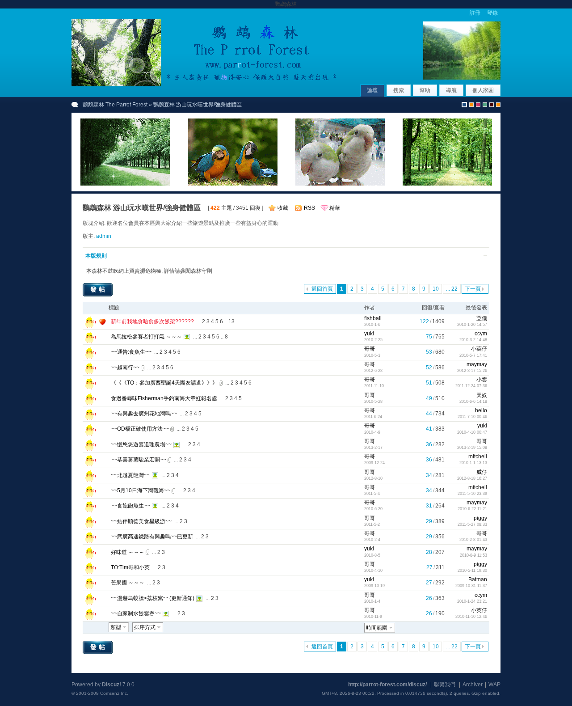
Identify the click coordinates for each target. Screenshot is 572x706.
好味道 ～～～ (127, 552)
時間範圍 (376, 628)
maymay (477, 364)
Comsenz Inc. (114, 693)
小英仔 (479, 349)
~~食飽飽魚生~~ (130, 506)
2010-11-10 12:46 (471, 616)
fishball (373, 318)
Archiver (473, 684)
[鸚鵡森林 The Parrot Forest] (206, 84)
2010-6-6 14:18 (473, 401)
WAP (494, 684)
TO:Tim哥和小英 (130, 567)
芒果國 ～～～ (127, 582)
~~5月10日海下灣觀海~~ (140, 490)
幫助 (425, 90)
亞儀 (481, 318)
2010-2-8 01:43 (473, 539)
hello (481, 410)
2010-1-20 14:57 (472, 324)
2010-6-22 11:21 (472, 509)
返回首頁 (322, 289)
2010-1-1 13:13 (473, 463)
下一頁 (473, 289)
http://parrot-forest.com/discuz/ (387, 684)
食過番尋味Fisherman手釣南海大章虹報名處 (164, 398)
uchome (471, 104)
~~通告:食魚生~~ (131, 352)
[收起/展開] (485, 256)
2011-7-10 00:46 (472, 416)
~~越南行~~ (125, 367)
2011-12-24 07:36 (471, 386)
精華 (334, 208)
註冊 (475, 13)
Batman (477, 579)
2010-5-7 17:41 (473, 355)
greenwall (485, 104)
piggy (480, 518)
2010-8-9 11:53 (473, 555)
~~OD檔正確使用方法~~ (140, 429)
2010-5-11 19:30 (472, 570)
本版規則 (96, 256)
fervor (478, 104)
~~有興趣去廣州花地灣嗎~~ (144, 413)
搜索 (398, 90)
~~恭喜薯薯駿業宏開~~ (138, 460)
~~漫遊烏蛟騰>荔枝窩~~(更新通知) (152, 598)
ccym (481, 333)
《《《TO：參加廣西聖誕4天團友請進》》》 (164, 383)
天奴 (481, 395)
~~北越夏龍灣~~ (130, 475)
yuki (369, 333)
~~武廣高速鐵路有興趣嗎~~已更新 (152, 536)
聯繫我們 (444, 684)
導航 (451, 90)
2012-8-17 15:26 (472, 370)
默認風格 (464, 104)
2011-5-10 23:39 (472, 493)
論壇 (372, 90)
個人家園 (483, 90)
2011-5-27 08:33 (472, 524)
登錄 (492, 13)
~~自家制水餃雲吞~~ (136, 613)
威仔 (481, 472)
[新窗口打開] (89, 326)
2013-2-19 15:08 (472, 447)
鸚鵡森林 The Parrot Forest (115, 104)
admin (103, 236)
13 (231, 321)
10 (436, 289)
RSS (309, 208)
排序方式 (145, 627)
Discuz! (111, 684)
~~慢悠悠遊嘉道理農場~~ (141, 444)
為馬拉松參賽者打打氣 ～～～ (146, 337)
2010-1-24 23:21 (472, 601)
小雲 (481, 379)
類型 (115, 627)
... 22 (452, 289)
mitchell (477, 456)
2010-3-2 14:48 (473, 340)
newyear (491, 104)
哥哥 (369, 349)
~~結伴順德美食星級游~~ (141, 521)
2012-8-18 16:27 (472, 478)
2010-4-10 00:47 (472, 432)
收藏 (283, 208)
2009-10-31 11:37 (471, 585)
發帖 (98, 289)
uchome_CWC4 (498, 104)
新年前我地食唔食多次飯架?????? (152, 321)
